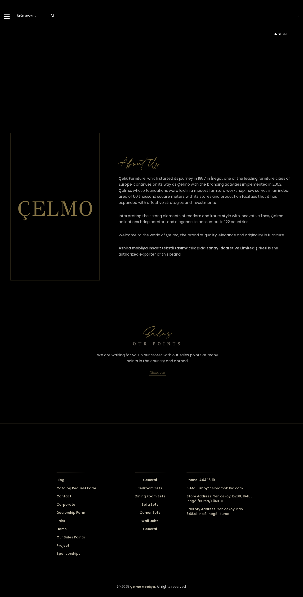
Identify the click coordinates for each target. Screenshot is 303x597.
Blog (60, 480)
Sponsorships (68, 553)
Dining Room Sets (150, 496)
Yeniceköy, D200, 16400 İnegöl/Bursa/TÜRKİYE (220, 498)
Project (63, 545)
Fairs (61, 521)
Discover (157, 372)
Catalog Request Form (76, 488)
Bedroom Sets (150, 488)
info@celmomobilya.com (215, 488)
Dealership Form (71, 512)
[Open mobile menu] (6, 16)
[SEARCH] (52, 15)
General (150, 480)
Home (62, 529)
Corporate (66, 504)
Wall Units (150, 521)
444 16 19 (201, 480)
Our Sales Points (71, 537)
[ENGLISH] (286, 16)
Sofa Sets (150, 504)
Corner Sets (150, 512)
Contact (64, 496)
